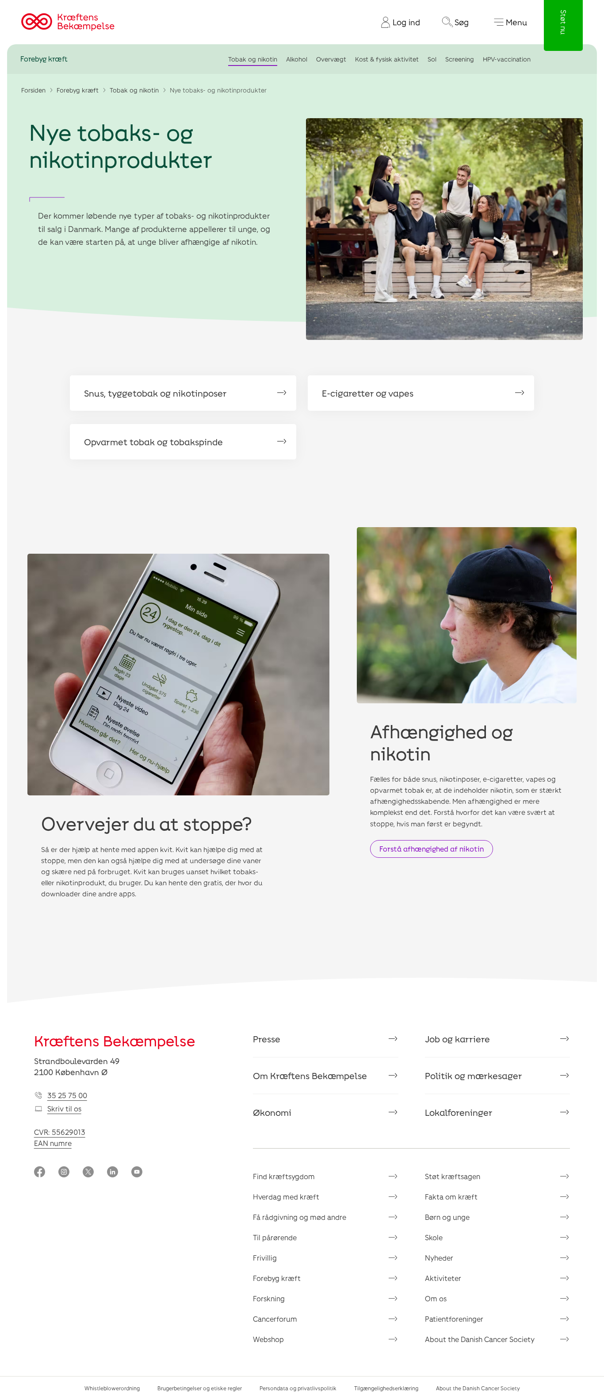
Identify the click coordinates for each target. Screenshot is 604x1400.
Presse (266, 1039)
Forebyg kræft (44, 59)
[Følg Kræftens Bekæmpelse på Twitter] (88, 1172)
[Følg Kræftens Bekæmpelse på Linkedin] (112, 1172)
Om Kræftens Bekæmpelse (310, 1075)
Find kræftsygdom (284, 1176)
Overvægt (331, 59)
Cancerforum (275, 1319)
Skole (434, 1237)
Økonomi (272, 1112)
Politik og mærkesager (473, 1075)
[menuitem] (397, 22)
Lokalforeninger (459, 1112)
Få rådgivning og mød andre (299, 1217)
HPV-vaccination (507, 59)
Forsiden (33, 90)
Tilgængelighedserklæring (386, 1388)
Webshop (268, 1339)
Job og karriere (457, 1039)
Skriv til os (64, 1108)
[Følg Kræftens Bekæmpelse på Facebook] (39, 1172)
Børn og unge (447, 1217)
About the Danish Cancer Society (480, 1339)
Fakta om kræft (451, 1196)
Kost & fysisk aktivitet (387, 59)
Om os (436, 1298)
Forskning (269, 1298)
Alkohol (296, 59)
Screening (459, 59)
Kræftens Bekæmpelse (114, 1040)
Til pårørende (275, 1237)
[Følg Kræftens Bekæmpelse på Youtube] (136, 1172)
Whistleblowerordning (112, 1388)
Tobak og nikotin (252, 59)
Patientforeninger (454, 1319)
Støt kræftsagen (452, 1176)
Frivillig (265, 1257)
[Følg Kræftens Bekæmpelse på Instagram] (63, 1172)
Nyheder (439, 1257)
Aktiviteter (443, 1278)
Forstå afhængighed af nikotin (431, 849)
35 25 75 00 (67, 1095)
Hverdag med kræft (286, 1196)
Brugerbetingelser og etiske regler (199, 1388)
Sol (432, 59)
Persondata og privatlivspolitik (298, 1388)
